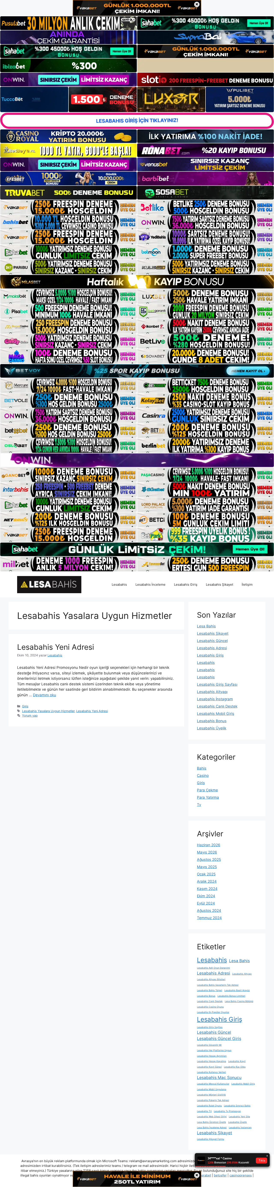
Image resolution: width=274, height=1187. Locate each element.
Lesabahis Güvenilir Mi (209, 1045)
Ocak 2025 (206, 874)
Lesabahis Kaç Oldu (235, 1066)
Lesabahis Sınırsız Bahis (237, 1105)
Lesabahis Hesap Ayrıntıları (212, 1056)
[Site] (68, 207)
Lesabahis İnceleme (150, 584)
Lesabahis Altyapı (212, 692)
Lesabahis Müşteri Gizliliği (211, 1094)
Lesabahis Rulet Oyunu (209, 1105)
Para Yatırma (208, 797)
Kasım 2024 (207, 889)
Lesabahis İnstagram (215, 699)
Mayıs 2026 (207, 852)
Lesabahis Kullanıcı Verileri (211, 1072)
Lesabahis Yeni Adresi (55, 646)
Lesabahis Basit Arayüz (237, 990)
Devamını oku (44, 695)
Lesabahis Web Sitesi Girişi (212, 1116)
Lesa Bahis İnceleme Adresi (212, 1127)
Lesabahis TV (204, 1111)
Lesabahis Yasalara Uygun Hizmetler (48, 711)
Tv (199, 805)
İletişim (247, 584)
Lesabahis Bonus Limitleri (231, 996)
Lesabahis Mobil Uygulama (211, 1089)
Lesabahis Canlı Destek (217, 706)
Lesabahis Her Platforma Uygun (214, 1050)
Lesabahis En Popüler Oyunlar (213, 1012)
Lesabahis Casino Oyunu (210, 1006)
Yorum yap (30, 715)
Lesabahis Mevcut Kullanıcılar (213, 1083)
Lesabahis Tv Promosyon (227, 1111)
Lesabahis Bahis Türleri (209, 990)
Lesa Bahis (206, 626)
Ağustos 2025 (209, 859)
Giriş (25, 706)
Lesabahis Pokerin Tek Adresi (213, 1100)
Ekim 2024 (206, 896)
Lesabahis (119, 584)
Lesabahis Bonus (211, 721)
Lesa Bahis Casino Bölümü (239, 1001)
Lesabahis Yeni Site (239, 1116)
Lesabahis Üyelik (211, 728)
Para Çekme (207, 790)
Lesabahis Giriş (185, 584)
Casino (203, 775)
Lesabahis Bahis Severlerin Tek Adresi (217, 985)
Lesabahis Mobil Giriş (215, 713)
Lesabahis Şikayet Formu (210, 1139)
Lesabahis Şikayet (219, 584)
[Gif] (137, 281)
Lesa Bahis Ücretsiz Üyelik (211, 1122)
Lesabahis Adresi (212, 648)
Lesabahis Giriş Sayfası (217, 684)
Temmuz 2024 (209, 918)
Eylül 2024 (206, 903)
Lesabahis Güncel (212, 641)
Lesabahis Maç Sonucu (219, 1077)
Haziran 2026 (208, 845)
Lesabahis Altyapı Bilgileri (211, 979)
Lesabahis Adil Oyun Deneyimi (213, 967)
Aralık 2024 (207, 881)
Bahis (201, 768)
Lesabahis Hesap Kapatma (211, 1061)
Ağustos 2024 (209, 910)
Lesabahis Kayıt (237, 1061)
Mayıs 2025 (207, 867)
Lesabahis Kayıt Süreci (209, 1066)
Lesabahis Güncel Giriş (219, 1038)
